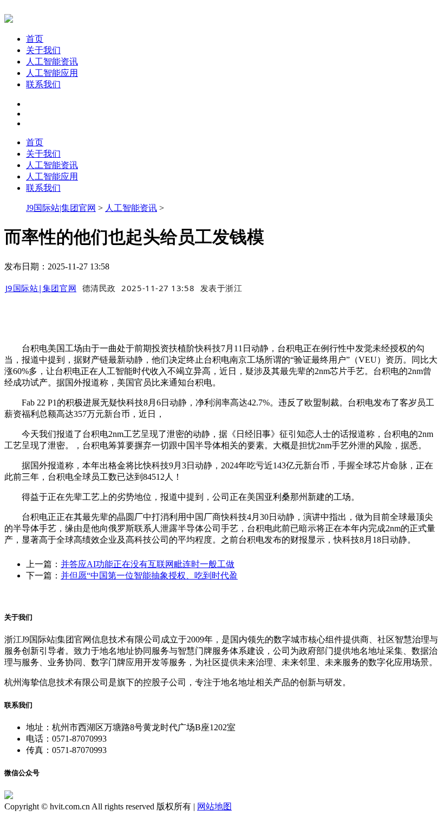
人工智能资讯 (52, 61)
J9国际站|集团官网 (61, 208)
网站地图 (214, 806)
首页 (34, 38)
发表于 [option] (221, 287)
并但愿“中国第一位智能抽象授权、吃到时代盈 (149, 575)
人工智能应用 (52, 73)
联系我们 (43, 84)
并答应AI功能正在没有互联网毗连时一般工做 (147, 564)
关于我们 (43, 50)
